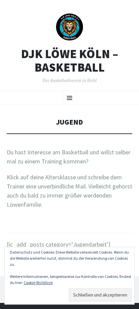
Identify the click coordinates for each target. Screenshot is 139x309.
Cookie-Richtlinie (38, 282)
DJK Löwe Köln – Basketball (69, 60)
